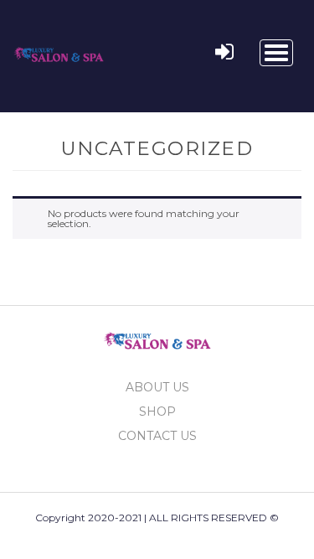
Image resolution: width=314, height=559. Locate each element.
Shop (157, 411)
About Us (157, 387)
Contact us (157, 435)
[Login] (224, 53)
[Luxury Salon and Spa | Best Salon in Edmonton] (59, 51)
